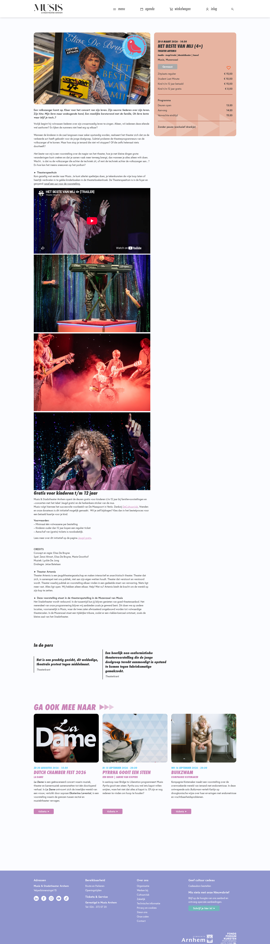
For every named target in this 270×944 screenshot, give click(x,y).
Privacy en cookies (147, 907)
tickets (42, 811)
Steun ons (142, 912)
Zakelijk (141, 899)
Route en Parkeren (94, 885)
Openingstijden (93, 890)
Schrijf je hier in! (202, 908)
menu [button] (121, 8)
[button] (233, 8)
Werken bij (142, 890)
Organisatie (143, 885)
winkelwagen (182, 8)
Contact (141, 920)
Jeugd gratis (84, 537)
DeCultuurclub (130, 506)
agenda (149, 8)
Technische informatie (148, 903)
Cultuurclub (143, 894)
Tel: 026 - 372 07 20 (96, 906)
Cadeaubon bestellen (199, 885)
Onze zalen (143, 916)
